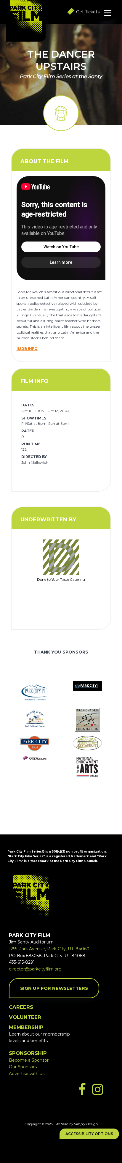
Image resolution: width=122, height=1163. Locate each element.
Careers (21, 1007)
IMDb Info (27, 348)
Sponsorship (28, 1053)
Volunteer (25, 1017)
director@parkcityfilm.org (35, 969)
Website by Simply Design (76, 1124)
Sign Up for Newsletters (54, 988)
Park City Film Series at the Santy (61, 76)
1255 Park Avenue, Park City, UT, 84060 (49, 948)
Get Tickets (87, 12)
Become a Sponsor (29, 1060)
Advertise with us (26, 1073)
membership (26, 1027)
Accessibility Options (89, 1134)
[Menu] (107, 12)
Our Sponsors (23, 1066)
